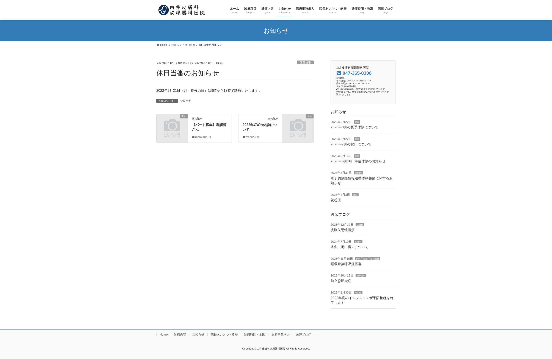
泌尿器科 (374, 259)
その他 (358, 292)
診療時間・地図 (254, 334)
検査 (365, 259)
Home (164, 334)
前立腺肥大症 (341, 281)
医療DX (358, 173)
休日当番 (305, 62)
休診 (357, 122)
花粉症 (336, 200)
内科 (358, 259)
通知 (355, 195)
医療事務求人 (280, 334)
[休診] (298, 123)
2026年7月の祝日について (351, 144)
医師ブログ (303, 334)
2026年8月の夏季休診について (354, 127)
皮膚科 (360, 225)
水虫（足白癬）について (350, 247)
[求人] (172, 123)
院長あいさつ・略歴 (224, 334)
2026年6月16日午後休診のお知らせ (358, 161)
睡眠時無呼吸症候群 (346, 264)
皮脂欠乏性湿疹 (343, 230)
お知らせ (198, 334)
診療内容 (180, 334)
